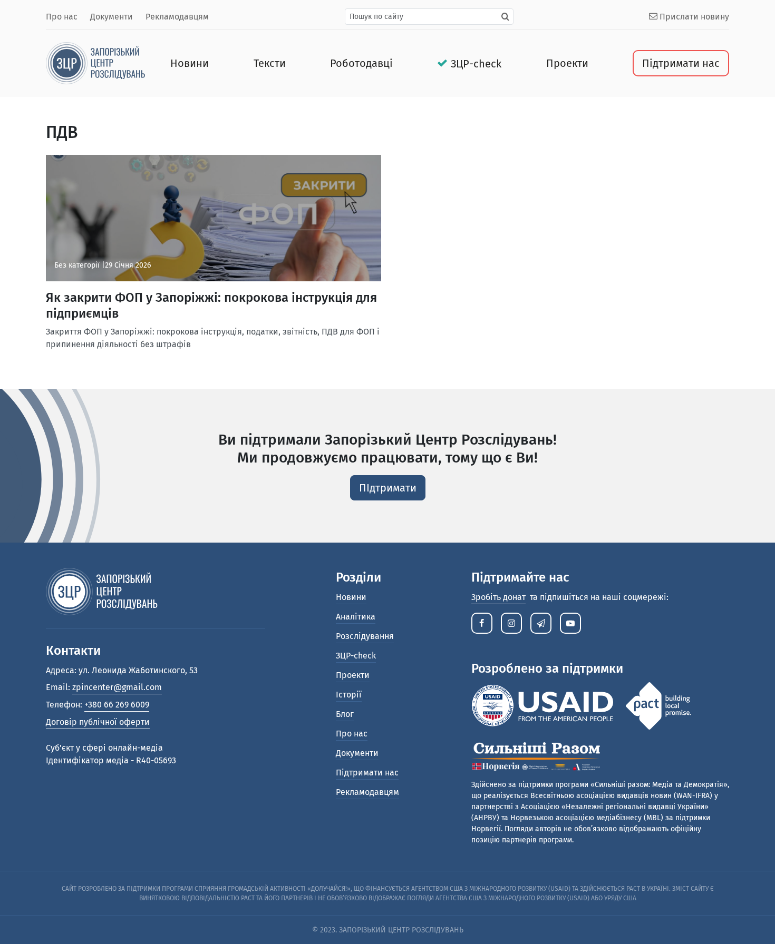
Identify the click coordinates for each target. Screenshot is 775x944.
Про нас (62, 17)
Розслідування (365, 636)
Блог (345, 714)
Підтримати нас (681, 63)
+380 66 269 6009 (116, 705)
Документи (111, 17)
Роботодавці (361, 63)
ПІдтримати (387, 487)
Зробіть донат (498, 597)
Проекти (567, 63)
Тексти (270, 63)
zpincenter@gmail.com (117, 687)
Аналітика (355, 617)
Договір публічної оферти (98, 722)
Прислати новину (693, 17)
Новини (189, 63)
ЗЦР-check (476, 63)
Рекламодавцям (177, 17)
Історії (349, 695)
